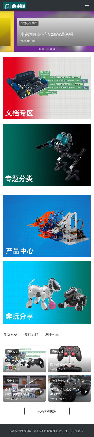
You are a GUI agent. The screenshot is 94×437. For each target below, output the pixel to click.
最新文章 (10, 334)
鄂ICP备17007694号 (70, 430)
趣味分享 (52, 334)
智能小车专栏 (15, 23)
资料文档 (31, 334)
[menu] (87, 6)
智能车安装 (58, 380)
